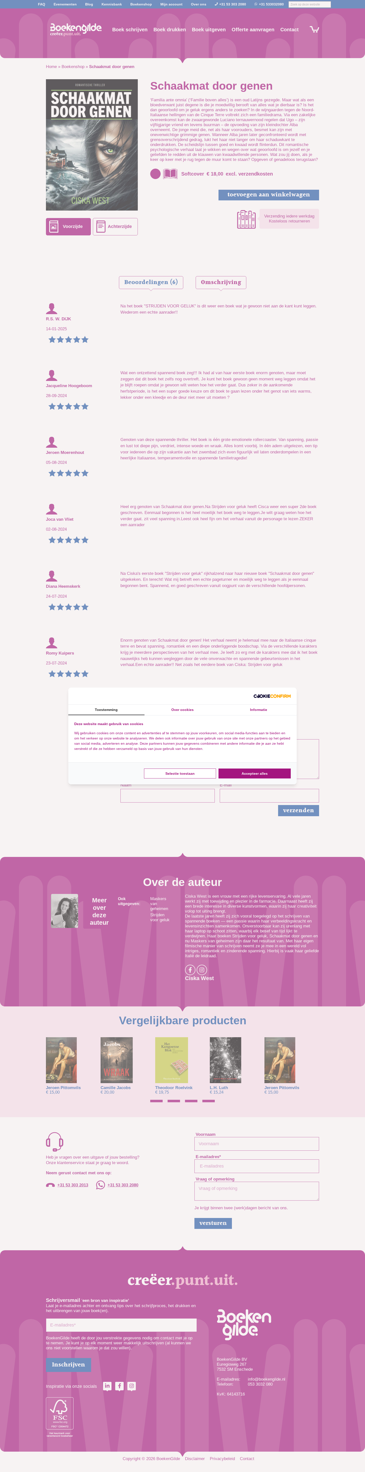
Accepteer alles (255, 773)
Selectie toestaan (180, 773)
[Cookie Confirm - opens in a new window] (272, 696)
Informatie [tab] (258, 710)
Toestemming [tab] (106, 710)
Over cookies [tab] (182, 710)
